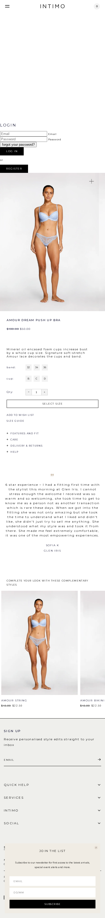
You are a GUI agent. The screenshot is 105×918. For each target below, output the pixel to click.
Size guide (15, 420)
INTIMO (11, 810)
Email (52, 134)
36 (44, 367)
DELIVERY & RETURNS (26, 445)
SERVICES (14, 797)
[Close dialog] (96, 847)
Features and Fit (24, 433)
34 (36, 367)
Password (54, 139)
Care (14, 439)
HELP (14, 451)
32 (28, 367)
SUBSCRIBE (53, 903)
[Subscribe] (99, 759)
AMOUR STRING (14, 700)
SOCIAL (11, 823)
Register (14, 168)
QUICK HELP (16, 785)
